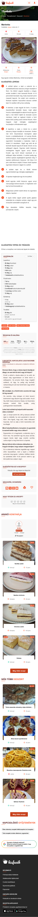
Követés (19, 530)
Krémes (19, 658)
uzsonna (4, 325)
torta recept (5, 328)
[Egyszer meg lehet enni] (14, 501)
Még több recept (19, 671)
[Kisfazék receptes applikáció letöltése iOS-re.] (8, 911)
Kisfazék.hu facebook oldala (12, 898)
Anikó (9, 27)
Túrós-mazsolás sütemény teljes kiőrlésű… (19, 707)
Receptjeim (19, 536)
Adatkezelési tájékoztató (11, 878)
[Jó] (21, 501)
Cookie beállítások (9, 882)
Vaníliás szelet (19, 564)
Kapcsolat (6, 889)
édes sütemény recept (23, 325)
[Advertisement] (19, 227)
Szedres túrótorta (19, 595)
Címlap (3, 16)
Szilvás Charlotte (19, 802)
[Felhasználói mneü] (29, 2)
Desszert (19, 16)
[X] (10, 488)
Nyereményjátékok (9, 886)
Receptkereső (11, 16)
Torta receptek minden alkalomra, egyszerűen (16, 833)
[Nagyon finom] (24, 501)
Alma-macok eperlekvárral (19, 739)
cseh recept (12, 325)
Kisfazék (10, 3)
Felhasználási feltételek (10, 875)
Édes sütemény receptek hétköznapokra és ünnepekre (18, 829)
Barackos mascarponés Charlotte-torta (19, 770)
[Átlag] (18, 501)
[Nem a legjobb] (11, 501)
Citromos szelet (19, 627)
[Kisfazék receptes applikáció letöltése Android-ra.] (21, 911)
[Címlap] (3, 3)
